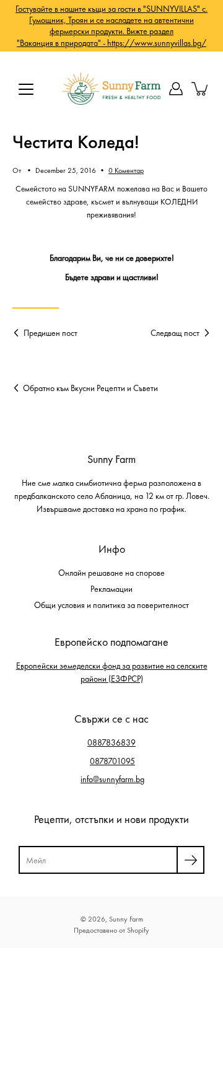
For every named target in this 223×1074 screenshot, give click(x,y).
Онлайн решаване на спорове (111, 572)
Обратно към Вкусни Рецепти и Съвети (90, 388)
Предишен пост (50, 332)
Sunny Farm (126, 919)
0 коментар (126, 170)
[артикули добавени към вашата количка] (201, 89)
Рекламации (111, 588)
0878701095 (112, 761)
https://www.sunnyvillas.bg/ (156, 42)
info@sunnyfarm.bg (112, 779)
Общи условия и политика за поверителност (111, 604)
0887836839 (111, 742)
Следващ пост (175, 332)
